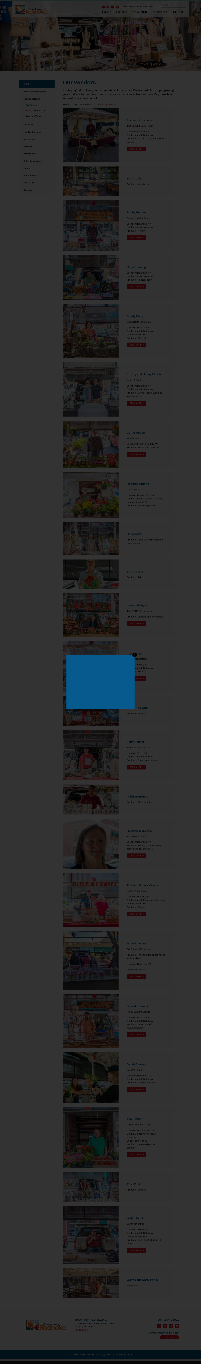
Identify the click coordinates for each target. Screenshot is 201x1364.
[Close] (134, 655)
